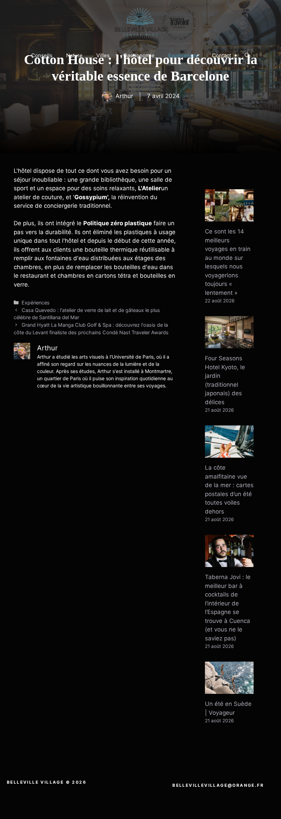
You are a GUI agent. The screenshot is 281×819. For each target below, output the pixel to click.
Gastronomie (139, 55)
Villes (103, 55)
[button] (247, 55)
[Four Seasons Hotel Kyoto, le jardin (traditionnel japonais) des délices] (229, 343)
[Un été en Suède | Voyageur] (229, 689)
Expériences (183, 55)
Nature (74, 55)
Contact (221, 55)
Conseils (41, 55)
